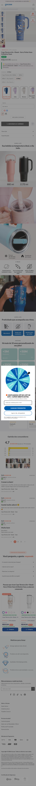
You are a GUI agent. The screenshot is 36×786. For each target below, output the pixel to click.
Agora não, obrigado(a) (18, 413)
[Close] (33, 368)
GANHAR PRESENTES (18, 408)
